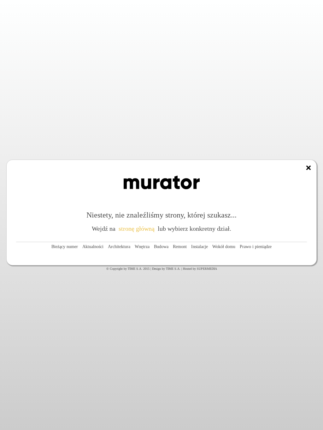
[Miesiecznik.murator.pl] (161, 196)
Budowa (161, 246)
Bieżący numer (64, 246)
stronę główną (137, 228)
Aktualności (92, 246)
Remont (180, 246)
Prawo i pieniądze (256, 246)
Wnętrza (142, 246)
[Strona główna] (308, 168)
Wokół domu (223, 246)
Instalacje (199, 246)
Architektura (119, 246)
